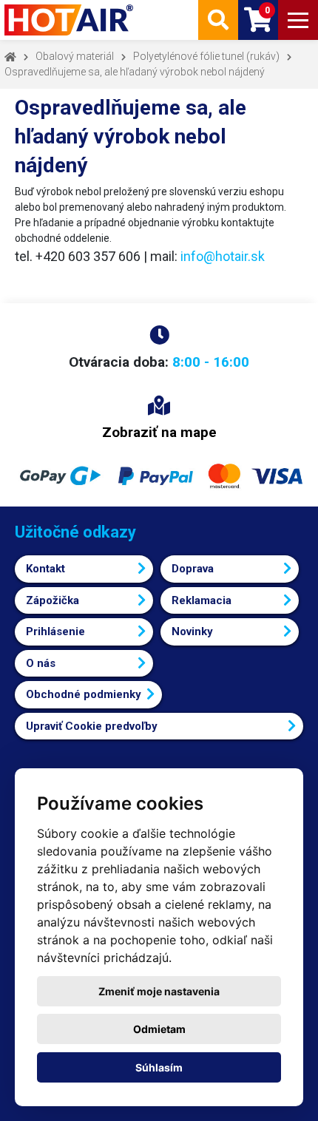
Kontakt (45, 568)
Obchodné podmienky (83, 694)
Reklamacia (201, 600)
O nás (40, 663)
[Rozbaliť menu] (298, 20)
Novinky (192, 631)
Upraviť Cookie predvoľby (92, 726)
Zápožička (52, 600)
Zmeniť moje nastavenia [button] (159, 991)
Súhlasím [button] (159, 1067)
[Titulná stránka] (70, 20)
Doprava (193, 568)
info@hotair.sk (222, 256)
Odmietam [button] (159, 1029)
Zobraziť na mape (159, 432)
